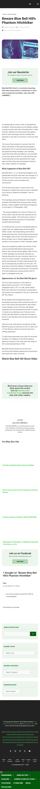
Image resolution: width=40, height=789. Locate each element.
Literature (18, 783)
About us (3, 760)
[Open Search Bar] (38, 4)
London (14, 740)
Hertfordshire (7, 737)
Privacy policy (35, 760)
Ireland (16, 737)
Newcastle (16, 742)
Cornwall (34, 732)
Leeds (26, 737)
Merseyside (32, 740)
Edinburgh (16, 734)
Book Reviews (17, 760)
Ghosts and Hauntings (9, 14)
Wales (30, 742)
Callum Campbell (9, 27)
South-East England (14, 30)
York (35, 742)
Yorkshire (20, 745)
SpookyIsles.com (28, 723)
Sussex (24, 742)
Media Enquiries (9, 760)
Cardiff (27, 732)
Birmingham (12, 732)
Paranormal (6, 775)
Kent (5, 30)
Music (28, 783)
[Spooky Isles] (12, 4)
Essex (23, 734)
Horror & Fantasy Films (24, 779)
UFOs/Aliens (6, 787)
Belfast (4, 732)
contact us (28, 760)
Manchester (22, 740)
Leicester (33, 737)
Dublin (9, 734)
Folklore (5, 779)
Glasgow (29, 734)
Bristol (20, 732)
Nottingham (7, 742)
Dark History (22, 775)
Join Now (20, 80)
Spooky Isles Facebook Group (18, 391)
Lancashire (6, 740)
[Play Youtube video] (20, 372)
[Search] (33, 634)
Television (5, 783)
